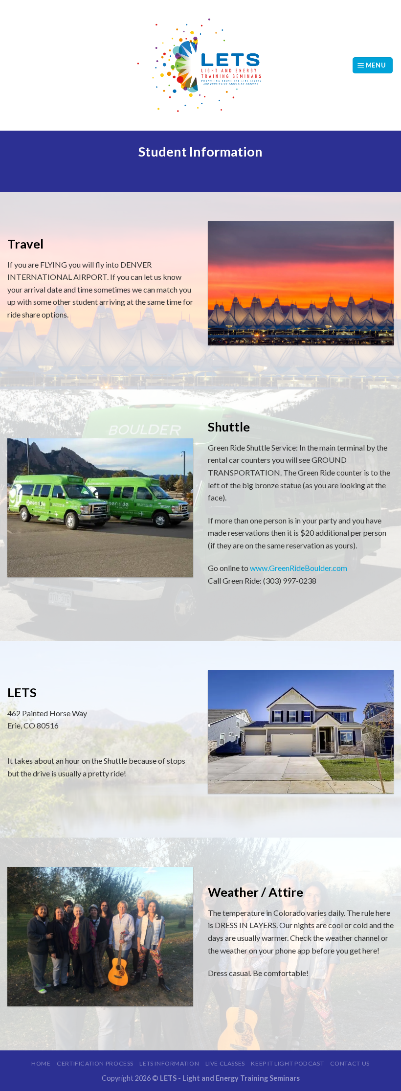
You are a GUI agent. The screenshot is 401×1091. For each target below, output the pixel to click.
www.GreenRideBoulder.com (298, 567)
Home (40, 1063)
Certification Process (95, 1063)
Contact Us (350, 1063)
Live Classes (225, 1063)
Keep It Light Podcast (287, 1063)
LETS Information (169, 1063)
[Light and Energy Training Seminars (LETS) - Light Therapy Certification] (200, 65)
